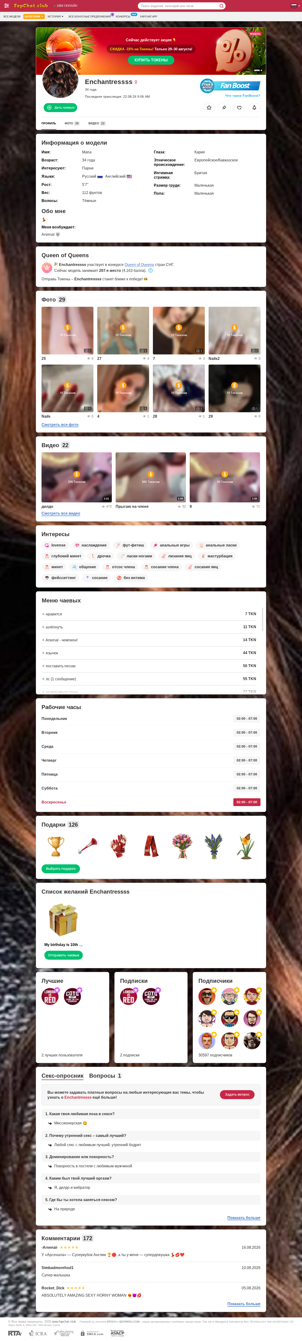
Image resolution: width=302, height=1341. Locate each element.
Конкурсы (123, 16)
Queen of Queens (139, 265)
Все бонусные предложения (90, 16)
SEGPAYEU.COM (129, 1321)
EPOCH (111, 1321)
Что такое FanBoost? (242, 95)
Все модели (12, 16)
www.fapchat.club (64, 1321)
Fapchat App (148, 16)
